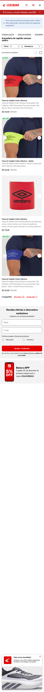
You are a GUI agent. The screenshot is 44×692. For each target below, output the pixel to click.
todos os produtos (24, 34)
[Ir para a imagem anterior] (5, 77)
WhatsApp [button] (18, 297)
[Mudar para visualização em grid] (36, 52)
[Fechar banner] (40, 656)
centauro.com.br (8, 34)
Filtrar (8, 46)
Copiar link (31, 297)
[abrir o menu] (40, 5)
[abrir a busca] (26, 5)
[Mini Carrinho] (33, 5)
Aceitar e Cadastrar (22, 348)
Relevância (29, 46)
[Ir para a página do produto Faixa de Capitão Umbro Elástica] (22, 77)
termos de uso (29, 353)
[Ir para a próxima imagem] (39, 77)
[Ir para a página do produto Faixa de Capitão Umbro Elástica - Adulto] (22, 137)
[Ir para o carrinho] (33, 5)
